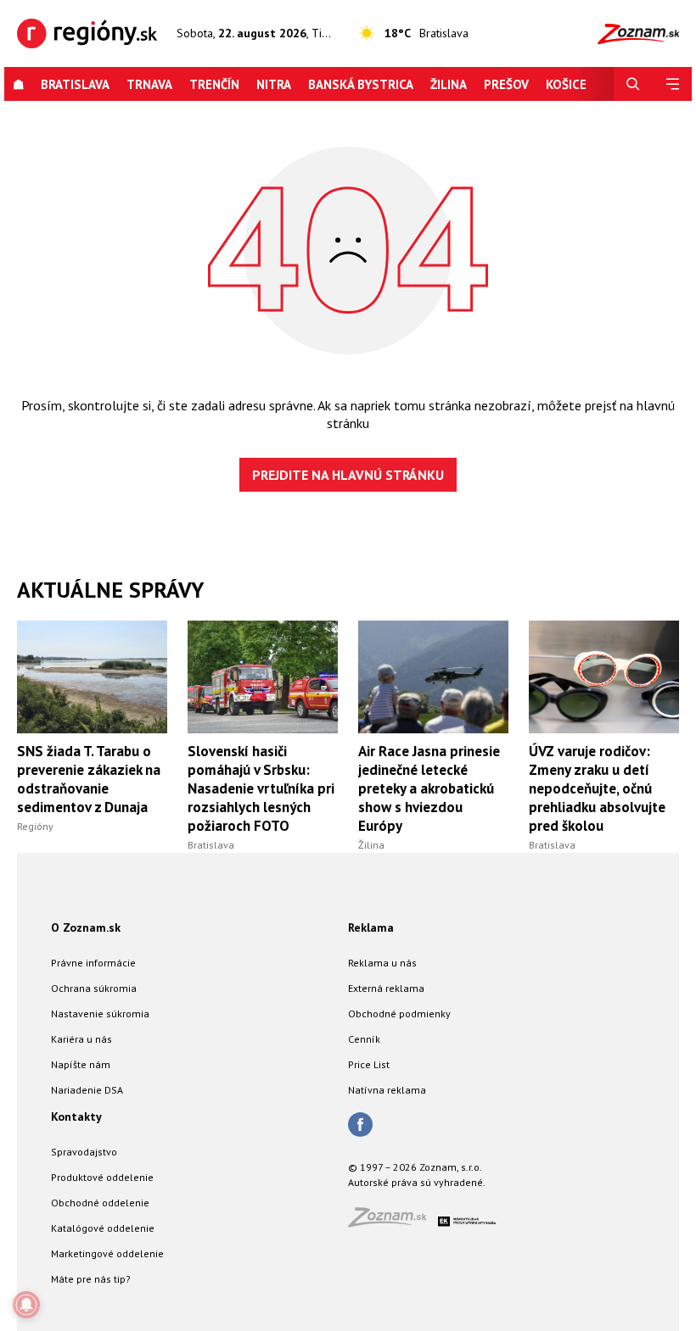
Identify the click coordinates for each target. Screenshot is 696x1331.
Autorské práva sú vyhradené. (417, 1182)
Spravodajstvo (84, 1151)
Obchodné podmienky (399, 1013)
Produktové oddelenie (102, 1177)
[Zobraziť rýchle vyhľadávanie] (633, 84)
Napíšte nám (80, 1064)
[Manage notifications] (26, 1304)
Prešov (506, 84)
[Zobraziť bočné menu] (672, 84)
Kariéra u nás (81, 1039)
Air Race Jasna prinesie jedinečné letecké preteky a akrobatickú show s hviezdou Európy (429, 788)
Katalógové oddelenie (102, 1228)
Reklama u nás (382, 962)
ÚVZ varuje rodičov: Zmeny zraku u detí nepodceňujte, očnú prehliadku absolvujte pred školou (597, 788)
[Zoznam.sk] (393, 1222)
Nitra (273, 84)
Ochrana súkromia (94, 988)
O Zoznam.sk (86, 927)
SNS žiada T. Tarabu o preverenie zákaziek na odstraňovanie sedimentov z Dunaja (88, 779)
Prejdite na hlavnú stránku (348, 474)
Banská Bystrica (360, 84)
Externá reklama (386, 988)
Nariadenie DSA (87, 1089)
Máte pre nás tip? (91, 1279)
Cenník (364, 1039)
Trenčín (214, 84)
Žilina (448, 84)
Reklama (371, 927)
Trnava (149, 84)
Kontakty (76, 1116)
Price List (369, 1064)
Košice (566, 84)
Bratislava (75, 84)
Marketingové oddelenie (107, 1253)
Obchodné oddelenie (100, 1202)
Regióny (35, 826)
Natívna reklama (387, 1089)
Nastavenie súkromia (100, 1013)
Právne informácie (93, 962)
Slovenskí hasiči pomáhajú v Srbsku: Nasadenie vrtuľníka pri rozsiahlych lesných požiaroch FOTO (261, 788)
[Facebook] (360, 1126)
